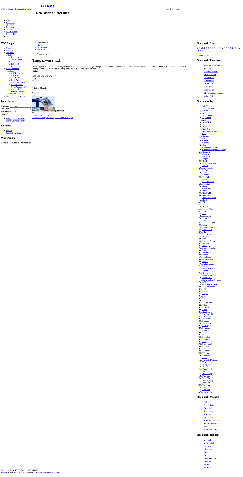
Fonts (204, 179)
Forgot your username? (15, 118)
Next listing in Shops (64, 118)
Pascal (204, 291)
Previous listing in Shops (43, 118)
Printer (205, 305)
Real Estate (206, 316)
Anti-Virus (206, 113)
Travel (204, 362)
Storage (205, 342)
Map (204, 239)
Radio (204, 310)
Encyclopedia (207, 168)
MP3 (204, 232)
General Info (207, 188)
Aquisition (206, 118)
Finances (205, 175)
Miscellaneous (208, 252)
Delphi (205, 159)
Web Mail (206, 383)
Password (5, 109)
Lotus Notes (207, 230)
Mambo (205, 236)
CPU (204, 134)
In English (15, 64)
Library (205, 225)
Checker (205, 138)
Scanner (205, 321)
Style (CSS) (207, 344)
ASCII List (15, 78)
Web (204, 371)
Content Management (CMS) (214, 150)
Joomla (9, 131)
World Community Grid (15, 96)
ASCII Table (16, 75)
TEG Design (46, 6)
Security (205, 330)
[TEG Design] (18, 9)
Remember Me (7, 111)
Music (204, 266)
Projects (205, 307)
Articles (9, 55)
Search (9, 36)
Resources (206, 319)
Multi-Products (208, 264)
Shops (34, 115)
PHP (204, 289)
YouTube (206, 390)
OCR (204, 282)
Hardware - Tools (209, 198)
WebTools (10, 71)
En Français (16, 66)
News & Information (210, 275)
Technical (206, 351)
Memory (205, 243)
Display (205, 161)
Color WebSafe (17, 85)
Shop (204, 332)
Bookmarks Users (209, 131)
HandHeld (206, 193)
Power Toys (207, 303)
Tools (204, 358)
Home (8, 20)
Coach (205, 145)
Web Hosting (207, 380)
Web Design (207, 374)
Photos (205, 300)
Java (204, 214)
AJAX (205, 106)
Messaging (206, 246)
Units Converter (12, 69)
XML (204, 387)
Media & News (208, 241)
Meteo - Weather (209, 248)
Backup (205, 127)
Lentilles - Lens (208, 223)
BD (203, 124)
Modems (205, 255)
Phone (204, 298)
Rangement (206, 312)
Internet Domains (18, 91)
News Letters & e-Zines (211, 280)
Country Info (11, 34)
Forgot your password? (15, 121)
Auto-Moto (206, 122)
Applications (207, 115)
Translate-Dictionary (210, 360)
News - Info (207, 278)
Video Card (207, 369)
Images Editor (208, 209)
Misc (204, 250)
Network (205, 273)
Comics (9, 29)
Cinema (205, 140)
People (205, 294)
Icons (204, 204)
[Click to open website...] (43, 111)
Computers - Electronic (211, 147)
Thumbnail (206, 355)
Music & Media (208, 268)
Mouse (205, 262)
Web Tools (206, 385)
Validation (206, 367)
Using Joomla (207, 364)
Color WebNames (18, 82)
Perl (204, 296)
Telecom (205, 353)
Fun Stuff (206, 184)
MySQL (205, 271)
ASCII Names (11, 32)
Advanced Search (204, 55)
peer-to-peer (207, 392)
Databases (206, 156)
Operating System (209, 284)
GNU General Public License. (48, 472)
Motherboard (207, 259)
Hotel (204, 200)
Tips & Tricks (16, 59)
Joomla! (205, 218)
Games (205, 186)
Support (205, 346)
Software (206, 339)
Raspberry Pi (207, 314)
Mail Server (207, 234)
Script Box (206, 323)
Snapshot (206, 337)
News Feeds (11, 94)
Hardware (206, 195)
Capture (205, 136)
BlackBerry (207, 129)
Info (204, 211)
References (10, 27)
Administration (208, 108)
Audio (204, 120)
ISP (203, 202)
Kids (204, 220)
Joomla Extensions (13, 133)
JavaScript (206, 216)
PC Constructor (208, 287)
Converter (206, 154)
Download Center (209, 163)
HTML (205, 191)
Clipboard (206, 143)
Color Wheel (16, 80)
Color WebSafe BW (19, 87)
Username (5, 106)
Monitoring (206, 257)
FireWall (205, 177)
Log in (4, 114)
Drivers (205, 166)
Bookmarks (10, 22)
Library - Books (208, 227)
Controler (206, 152)
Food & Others (44, 115)
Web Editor (206, 378)
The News (10, 25)
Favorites (206, 172)
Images (205, 207)
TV (203, 348)
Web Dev (206, 376)
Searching (206, 328)
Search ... (169, 9)
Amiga (205, 111)
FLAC (205, 170)
